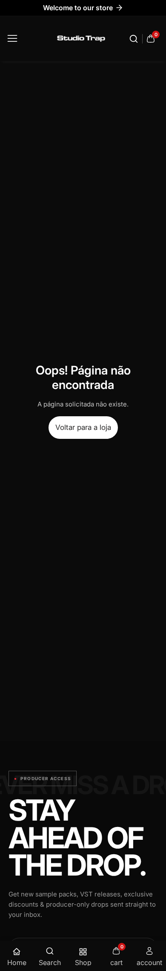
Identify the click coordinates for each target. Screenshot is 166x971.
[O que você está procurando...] (135, 39)
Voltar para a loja (83, 427)
